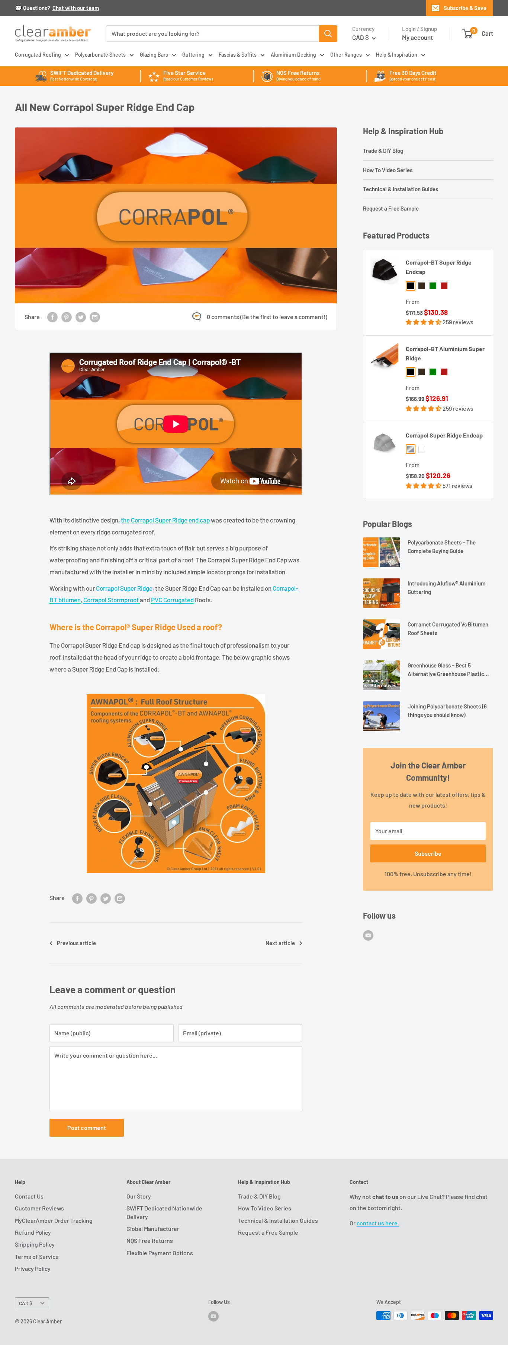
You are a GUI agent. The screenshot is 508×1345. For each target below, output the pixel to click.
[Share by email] (95, 316)
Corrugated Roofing (38, 54)
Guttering (193, 54)
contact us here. (378, 1222)
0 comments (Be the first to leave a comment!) (267, 316)
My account (417, 37)
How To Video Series (387, 170)
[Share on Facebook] (52, 316)
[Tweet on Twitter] (80, 316)
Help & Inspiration (396, 54)
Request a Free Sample (391, 208)
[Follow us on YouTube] (368, 935)
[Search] (328, 33)
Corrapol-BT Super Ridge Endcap (439, 267)
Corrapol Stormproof (111, 599)
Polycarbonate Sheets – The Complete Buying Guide (442, 546)
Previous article (76, 943)
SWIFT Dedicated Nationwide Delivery (164, 1212)
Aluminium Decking (293, 54)
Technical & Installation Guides (400, 189)
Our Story (138, 1196)
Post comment (86, 1127)
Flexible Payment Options (159, 1252)
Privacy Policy (33, 1268)
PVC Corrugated (172, 599)
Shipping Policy (35, 1244)
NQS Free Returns (149, 1240)
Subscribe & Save (465, 7)
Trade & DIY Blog (383, 150)
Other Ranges (346, 54)
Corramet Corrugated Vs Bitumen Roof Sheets (448, 628)
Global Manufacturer (152, 1228)
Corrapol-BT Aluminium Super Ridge (445, 353)
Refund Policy (33, 1232)
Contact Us (29, 1196)
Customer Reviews (39, 1208)
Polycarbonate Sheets (100, 54)
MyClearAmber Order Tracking (54, 1220)
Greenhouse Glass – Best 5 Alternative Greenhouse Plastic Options (446, 670)
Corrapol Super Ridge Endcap (444, 435)
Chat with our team (75, 7)
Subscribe (428, 853)
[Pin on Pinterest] (66, 316)
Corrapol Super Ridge (124, 588)
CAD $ (25, 1303)
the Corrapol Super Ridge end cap (165, 520)
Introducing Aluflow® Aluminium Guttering (446, 587)
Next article (280, 943)
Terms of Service (37, 1256)
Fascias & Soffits (238, 54)
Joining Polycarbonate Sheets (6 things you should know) (447, 710)
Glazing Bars (154, 54)
